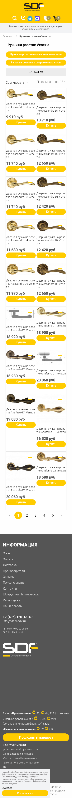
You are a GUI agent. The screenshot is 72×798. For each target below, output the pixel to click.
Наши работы (12, 606)
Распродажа (12, 600)
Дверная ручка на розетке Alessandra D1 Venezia (20, 107)
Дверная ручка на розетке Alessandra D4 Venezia (20, 240)
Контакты (10, 588)
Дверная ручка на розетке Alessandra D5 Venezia (20, 284)
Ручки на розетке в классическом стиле (36, 54)
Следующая (61, 516)
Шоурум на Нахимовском (21, 594)
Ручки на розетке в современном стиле (36, 62)
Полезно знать (13, 582)
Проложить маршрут (36, 737)
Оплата (8, 559)
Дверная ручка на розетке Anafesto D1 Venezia (21, 328)
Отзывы (8, 577)
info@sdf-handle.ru (14, 621)
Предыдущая (9, 516)
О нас (7, 553)
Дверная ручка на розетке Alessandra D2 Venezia (20, 154)
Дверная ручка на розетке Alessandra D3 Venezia (20, 197)
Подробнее (7, 788)
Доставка (10, 565)
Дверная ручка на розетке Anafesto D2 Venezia (51, 469)
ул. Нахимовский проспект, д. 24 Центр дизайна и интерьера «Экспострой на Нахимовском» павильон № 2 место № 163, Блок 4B (21, 756)
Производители (14, 571)
